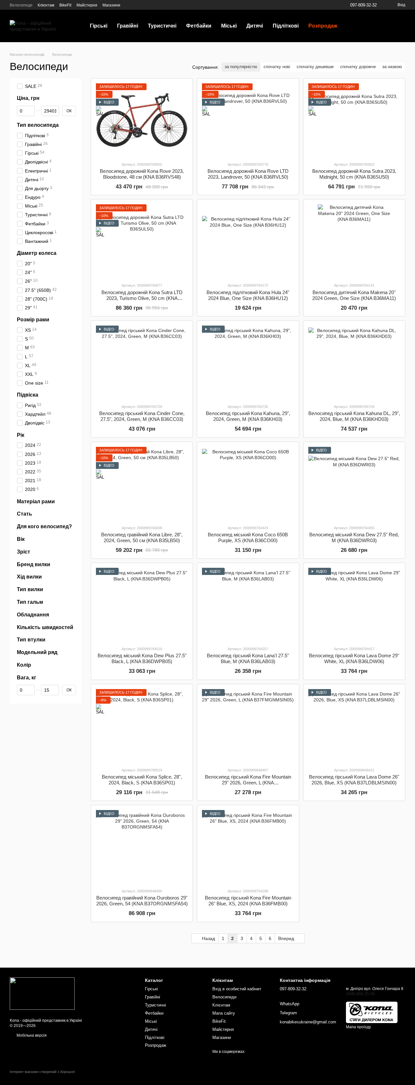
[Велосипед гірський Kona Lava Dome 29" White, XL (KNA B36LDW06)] (354, 604)
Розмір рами (33, 319)
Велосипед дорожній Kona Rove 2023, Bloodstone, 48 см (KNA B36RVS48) (142, 174)
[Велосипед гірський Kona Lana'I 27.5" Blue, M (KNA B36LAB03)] (248, 604)
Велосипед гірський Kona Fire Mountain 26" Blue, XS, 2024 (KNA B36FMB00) (248, 900)
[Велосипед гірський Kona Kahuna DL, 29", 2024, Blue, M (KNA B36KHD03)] (354, 362)
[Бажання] (374, 26)
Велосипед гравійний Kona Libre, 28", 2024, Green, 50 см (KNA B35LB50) (142, 537)
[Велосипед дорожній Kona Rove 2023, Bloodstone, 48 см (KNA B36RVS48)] (142, 119)
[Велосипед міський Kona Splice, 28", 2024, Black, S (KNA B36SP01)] (142, 725)
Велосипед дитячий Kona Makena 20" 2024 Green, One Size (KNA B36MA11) (354, 295)
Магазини (111, 5)
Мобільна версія (31, 1035)
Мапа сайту (223, 1013)
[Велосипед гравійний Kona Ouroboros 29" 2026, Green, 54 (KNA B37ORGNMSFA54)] (142, 846)
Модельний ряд (37, 652)
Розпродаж (322, 26)
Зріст (23, 551)
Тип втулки (31, 639)
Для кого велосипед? (44, 526)
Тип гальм (30, 602)
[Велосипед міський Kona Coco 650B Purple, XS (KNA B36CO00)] (248, 483)
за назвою (392, 66)
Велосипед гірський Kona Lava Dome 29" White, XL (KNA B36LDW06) (354, 658)
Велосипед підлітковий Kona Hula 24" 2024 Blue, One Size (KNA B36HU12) (248, 295)
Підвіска (27, 395)
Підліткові (286, 26)
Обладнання (33, 614)
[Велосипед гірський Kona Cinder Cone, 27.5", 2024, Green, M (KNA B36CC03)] (142, 362)
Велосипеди (21, 5)
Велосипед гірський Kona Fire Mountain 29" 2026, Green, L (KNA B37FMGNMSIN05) (248, 782)
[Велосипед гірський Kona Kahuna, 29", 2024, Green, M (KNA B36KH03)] (248, 362)
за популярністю (241, 66)
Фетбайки (198, 26)
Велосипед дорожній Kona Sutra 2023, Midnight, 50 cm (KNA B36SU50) (354, 174)
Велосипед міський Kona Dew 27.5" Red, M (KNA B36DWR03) (354, 537)
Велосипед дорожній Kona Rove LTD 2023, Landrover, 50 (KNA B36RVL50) (248, 174)
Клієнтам (46, 5)
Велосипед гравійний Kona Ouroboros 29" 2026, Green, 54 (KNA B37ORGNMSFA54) (142, 900)
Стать (24, 514)
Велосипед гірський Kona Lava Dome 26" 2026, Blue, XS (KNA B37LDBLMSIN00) (354, 779)
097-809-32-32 (363, 5)
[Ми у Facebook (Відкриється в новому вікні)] (129, 4)
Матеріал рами (36, 501)
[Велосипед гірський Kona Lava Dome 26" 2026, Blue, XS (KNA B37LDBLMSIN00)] (354, 725)
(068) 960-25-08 (360, 994)
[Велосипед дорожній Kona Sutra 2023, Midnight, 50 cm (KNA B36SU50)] (354, 119)
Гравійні (127, 26)
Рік (20, 434)
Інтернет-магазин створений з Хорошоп (42, 1072)
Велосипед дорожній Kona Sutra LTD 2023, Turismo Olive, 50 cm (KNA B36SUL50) (142, 298)
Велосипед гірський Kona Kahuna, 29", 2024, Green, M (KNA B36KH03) (248, 416)
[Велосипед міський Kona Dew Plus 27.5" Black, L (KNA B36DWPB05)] (142, 604)
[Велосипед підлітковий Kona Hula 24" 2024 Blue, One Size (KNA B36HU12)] (248, 240)
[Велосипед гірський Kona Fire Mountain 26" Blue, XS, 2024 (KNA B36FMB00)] (248, 846)
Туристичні (162, 26)
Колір (24, 665)
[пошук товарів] (354, 26)
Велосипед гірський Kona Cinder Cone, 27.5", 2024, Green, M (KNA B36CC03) (141, 416)
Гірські (98, 26)
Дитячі (254, 26)
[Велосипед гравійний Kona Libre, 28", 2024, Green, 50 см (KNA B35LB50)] (142, 483)
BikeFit (65, 5)
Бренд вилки (33, 564)
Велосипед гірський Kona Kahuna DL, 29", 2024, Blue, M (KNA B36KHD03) (354, 416)
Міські (229, 26)
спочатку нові (277, 66)
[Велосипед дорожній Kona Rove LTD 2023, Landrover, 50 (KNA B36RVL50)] (248, 119)
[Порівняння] (391, 26)
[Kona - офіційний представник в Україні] (42, 993)
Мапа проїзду (358, 1027)
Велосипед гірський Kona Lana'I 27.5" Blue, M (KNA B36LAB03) (248, 658)
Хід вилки (29, 576)
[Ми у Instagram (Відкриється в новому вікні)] (137, 4)
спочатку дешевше (315, 66)
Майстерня (87, 5)
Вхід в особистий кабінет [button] (236, 988)
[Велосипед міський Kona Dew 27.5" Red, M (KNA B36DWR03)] (354, 483)
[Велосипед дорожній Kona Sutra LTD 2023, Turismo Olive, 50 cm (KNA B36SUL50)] (142, 240)
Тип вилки (30, 589)
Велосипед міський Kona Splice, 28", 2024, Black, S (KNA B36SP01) (142, 779)
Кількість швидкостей (45, 627)
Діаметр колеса (36, 253)
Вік (21, 539)
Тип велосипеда (38, 125)
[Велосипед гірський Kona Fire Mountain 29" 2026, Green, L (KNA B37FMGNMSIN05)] (248, 725)
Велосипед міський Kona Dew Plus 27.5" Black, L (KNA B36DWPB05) (142, 658)
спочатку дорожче (358, 66)
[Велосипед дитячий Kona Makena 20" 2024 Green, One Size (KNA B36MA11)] (354, 240)
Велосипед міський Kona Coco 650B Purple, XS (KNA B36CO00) (248, 537)
